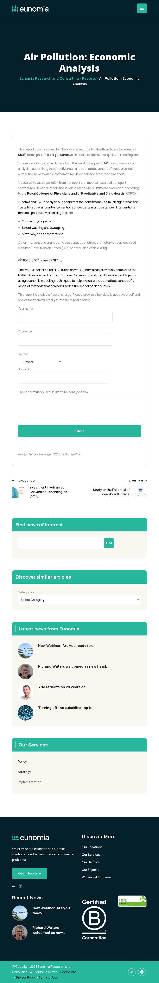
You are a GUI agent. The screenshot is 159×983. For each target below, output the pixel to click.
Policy (22, 761)
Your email (25, 331)
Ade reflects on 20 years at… (62, 687)
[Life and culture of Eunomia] (20, 886)
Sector (23, 354)
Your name (25, 308)
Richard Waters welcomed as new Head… (73, 666)
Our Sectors (91, 862)
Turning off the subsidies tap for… (67, 707)
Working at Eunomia (96, 877)
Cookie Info (68, 972)
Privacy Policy (25, 977)
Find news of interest (39, 524)
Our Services (91, 854)
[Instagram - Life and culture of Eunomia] (142, 972)
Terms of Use (48, 977)
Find (109, 543)
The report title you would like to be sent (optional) (54, 392)
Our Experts (90, 870)
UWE (106, 163)
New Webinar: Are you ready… (51, 910)
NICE (21, 155)
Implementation (29, 782)
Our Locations (92, 847)
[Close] (142, 8)
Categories (26, 592)
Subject (23, 369)
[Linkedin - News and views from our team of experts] (13, 886)
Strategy (24, 772)
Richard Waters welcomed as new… (48, 930)
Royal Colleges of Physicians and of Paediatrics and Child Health (75, 193)
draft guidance (57, 155)
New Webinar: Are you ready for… (66, 645)
